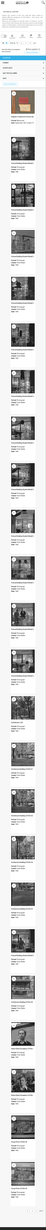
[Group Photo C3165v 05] (23, 1127)
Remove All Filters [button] (32, 52)
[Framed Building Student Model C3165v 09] (23, 335)
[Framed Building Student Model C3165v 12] (23, 195)
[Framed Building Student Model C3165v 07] (23, 428)
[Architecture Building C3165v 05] (23, 987)
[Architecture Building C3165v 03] (23, 894)
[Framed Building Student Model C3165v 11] (23, 242)
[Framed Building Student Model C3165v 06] (23, 475)
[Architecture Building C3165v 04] (23, 847)
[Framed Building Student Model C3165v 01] (23, 941)
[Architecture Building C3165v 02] (23, 801)
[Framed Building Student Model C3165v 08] (23, 381)
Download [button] (12, 36)
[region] (23, 72)
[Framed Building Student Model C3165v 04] (23, 568)
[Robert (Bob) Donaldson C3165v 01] (23, 1080)
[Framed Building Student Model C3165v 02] (23, 661)
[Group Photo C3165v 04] (23, 1174)
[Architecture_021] (23, 708)
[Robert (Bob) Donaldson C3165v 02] (23, 1034)
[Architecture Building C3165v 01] (23, 754)
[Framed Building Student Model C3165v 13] (23, 148)
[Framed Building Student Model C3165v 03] (23, 614)
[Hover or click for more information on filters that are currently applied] (39, 49)
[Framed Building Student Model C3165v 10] (23, 288)
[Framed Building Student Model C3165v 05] (23, 521)
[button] (22, 36)
